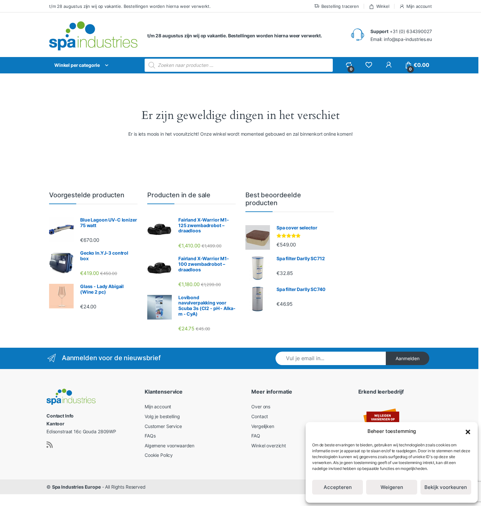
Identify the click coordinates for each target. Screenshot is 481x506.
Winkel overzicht (268, 445)
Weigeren (392, 487)
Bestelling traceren (340, 6)
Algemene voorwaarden (169, 445)
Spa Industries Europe (76, 487)
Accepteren (338, 487)
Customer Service (163, 426)
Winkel (382, 6)
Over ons (260, 406)
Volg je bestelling (162, 416)
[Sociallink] (49, 444)
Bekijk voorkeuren (445, 487)
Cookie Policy (159, 455)
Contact (259, 416)
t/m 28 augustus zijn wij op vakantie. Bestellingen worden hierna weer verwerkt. (130, 6)
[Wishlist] (368, 65)
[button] (468, 431)
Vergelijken (262, 426)
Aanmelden (407, 358)
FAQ (255, 435)
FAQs (150, 435)
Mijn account (419, 6)
